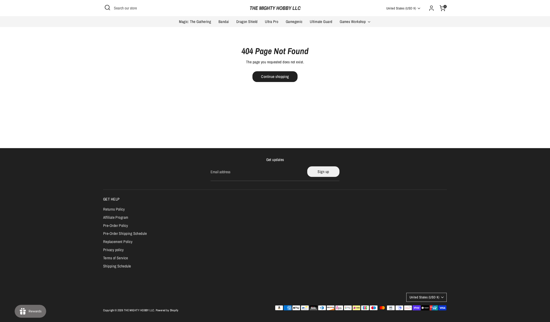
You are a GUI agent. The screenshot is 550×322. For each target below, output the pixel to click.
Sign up (323, 171)
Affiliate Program (115, 217)
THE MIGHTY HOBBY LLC (275, 8)
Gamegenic (294, 21)
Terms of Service (115, 258)
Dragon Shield (247, 21)
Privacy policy (113, 249)
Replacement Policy (117, 241)
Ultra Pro (271, 21)
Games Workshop (353, 21)
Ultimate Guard (321, 21)
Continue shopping (275, 76)
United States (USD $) (401, 8)
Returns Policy (114, 209)
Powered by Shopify (167, 310)
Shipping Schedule (117, 266)
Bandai (223, 21)
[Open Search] (107, 7)
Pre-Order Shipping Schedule (125, 233)
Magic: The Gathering (195, 21)
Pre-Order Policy (115, 225)
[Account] (431, 8)
